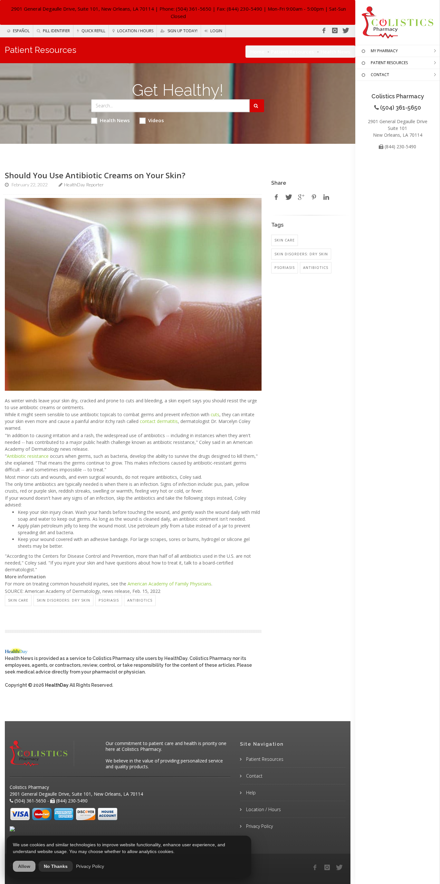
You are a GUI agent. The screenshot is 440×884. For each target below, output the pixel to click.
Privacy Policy (259, 826)
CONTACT (380, 74)
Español (21, 31)
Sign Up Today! (182, 31)
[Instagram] (335, 30)
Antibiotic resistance (28, 456)
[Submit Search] (257, 105)
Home (257, 51)
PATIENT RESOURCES (389, 62)
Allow (24, 866)
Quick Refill (93, 31)
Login (215, 31)
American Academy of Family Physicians (169, 584)
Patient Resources (292, 51)
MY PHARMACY (384, 51)
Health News (115, 120)
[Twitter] (345, 30)
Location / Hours (134, 31)
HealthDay (57, 685)
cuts (215, 414)
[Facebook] (324, 30)
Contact (254, 776)
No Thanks (56, 866)
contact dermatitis (159, 421)
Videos (156, 120)
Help (250, 793)
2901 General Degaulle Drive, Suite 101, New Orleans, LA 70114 (82, 8)
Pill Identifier (56, 31)
